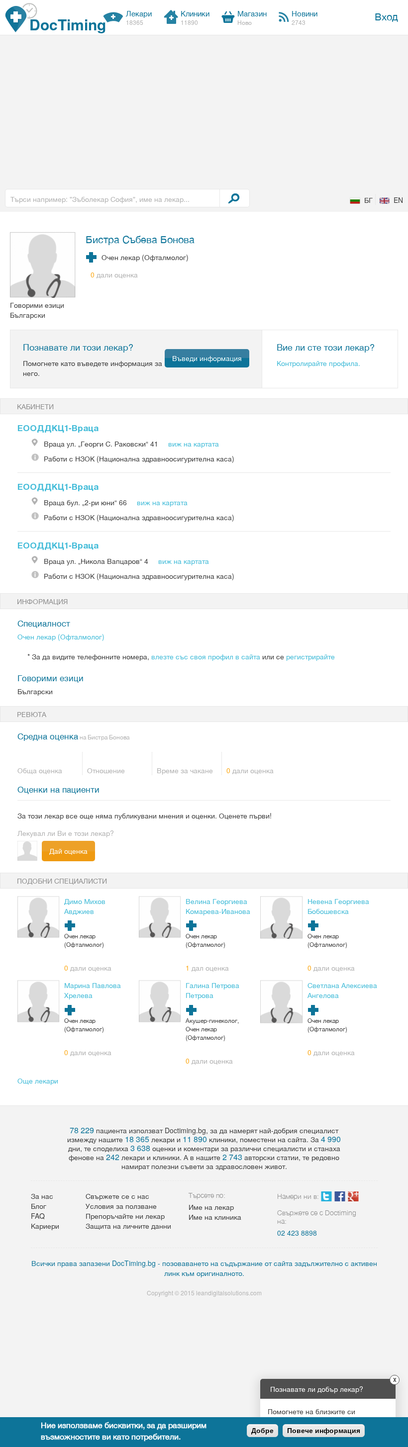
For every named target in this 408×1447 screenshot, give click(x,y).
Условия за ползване (121, 1206)
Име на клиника (215, 1217)
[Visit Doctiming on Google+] (353, 1198)
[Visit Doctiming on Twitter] (326, 1198)
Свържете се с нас (117, 1196)
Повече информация (323, 1431)
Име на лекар (211, 1207)
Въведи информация (207, 358)
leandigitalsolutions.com (229, 1292)
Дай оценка (68, 851)
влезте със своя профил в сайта (205, 656)
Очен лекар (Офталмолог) (60, 636)
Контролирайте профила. (318, 363)
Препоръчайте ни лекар (125, 1216)
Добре (262, 1431)
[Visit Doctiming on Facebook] (339, 1198)
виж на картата (193, 444)
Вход (386, 16)
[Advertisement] (204, 110)
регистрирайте (310, 656)
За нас (42, 1196)
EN (398, 200)
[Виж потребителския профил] (43, 266)
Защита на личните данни (128, 1226)
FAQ (38, 1216)
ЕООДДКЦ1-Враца (58, 428)
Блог (38, 1206)
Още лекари (37, 1080)
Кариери (45, 1226)
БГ (368, 200)
